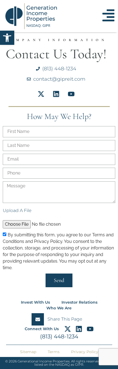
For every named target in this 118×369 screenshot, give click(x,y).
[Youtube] (71, 94)
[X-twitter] (41, 94)
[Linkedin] (56, 94)
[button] (7, 38)
